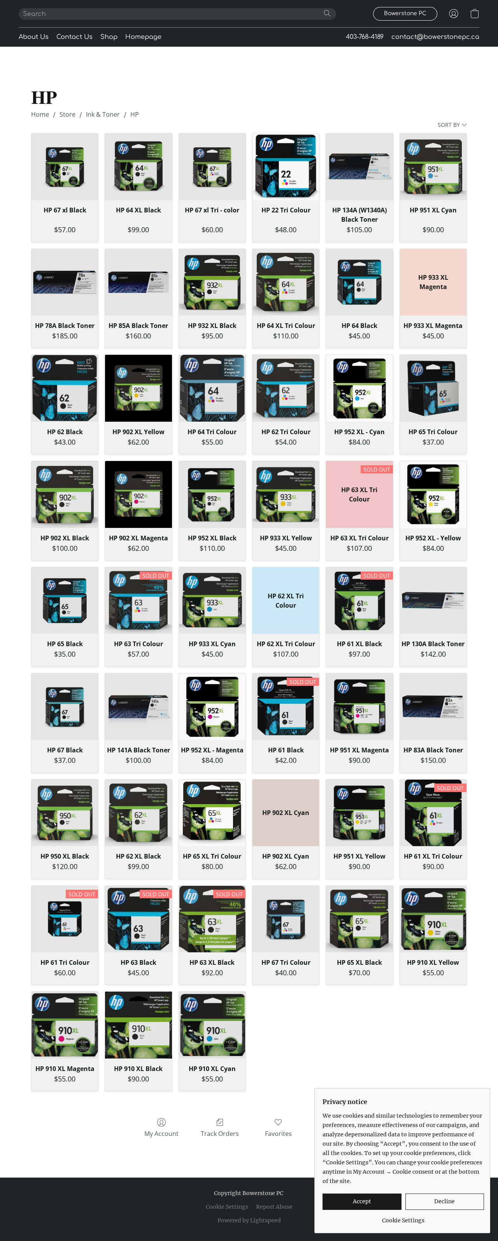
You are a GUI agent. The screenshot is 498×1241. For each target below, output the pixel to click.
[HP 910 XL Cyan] (212, 1025)
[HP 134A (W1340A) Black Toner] (359, 166)
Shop (108, 36)
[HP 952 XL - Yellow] (433, 494)
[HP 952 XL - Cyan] (359, 388)
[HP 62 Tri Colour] (286, 388)
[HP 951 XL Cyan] (433, 166)
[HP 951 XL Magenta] (359, 706)
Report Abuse (274, 1206)
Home (40, 114)
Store (67, 114)
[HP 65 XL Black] (359, 919)
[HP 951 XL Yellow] (359, 813)
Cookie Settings (227, 1206)
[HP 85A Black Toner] (138, 282)
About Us (34, 36)
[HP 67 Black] (65, 706)
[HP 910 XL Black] (138, 1025)
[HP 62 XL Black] (138, 813)
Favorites (278, 1133)
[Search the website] (327, 13)
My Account (161, 1133)
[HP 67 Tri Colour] (286, 919)
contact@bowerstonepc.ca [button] (435, 36)
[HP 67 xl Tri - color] (212, 166)
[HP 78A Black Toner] (65, 282)
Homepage (143, 36)
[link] (403, 1217)
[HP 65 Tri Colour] (433, 388)
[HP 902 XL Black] (65, 494)
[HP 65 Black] (65, 600)
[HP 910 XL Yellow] (433, 919)
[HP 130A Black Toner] (433, 600)
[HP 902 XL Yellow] (138, 388)
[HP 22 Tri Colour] (286, 166)
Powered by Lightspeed (249, 1220)
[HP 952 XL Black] (212, 494)
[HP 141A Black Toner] (138, 706)
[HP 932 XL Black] (212, 282)
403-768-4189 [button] (365, 36)
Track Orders (220, 1133)
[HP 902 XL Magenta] (138, 494)
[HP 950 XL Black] (65, 813)
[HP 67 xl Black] (65, 166)
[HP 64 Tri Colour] (212, 388)
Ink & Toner (103, 114)
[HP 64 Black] (359, 282)
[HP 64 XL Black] (138, 166)
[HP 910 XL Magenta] (65, 1025)
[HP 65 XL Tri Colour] (212, 813)
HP (134, 114)
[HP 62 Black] (65, 388)
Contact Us (74, 36)
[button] (405, 14)
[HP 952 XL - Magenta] (212, 706)
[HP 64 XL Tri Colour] (286, 282)
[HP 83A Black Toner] (433, 706)
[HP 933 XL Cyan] (212, 600)
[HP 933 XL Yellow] (286, 494)
